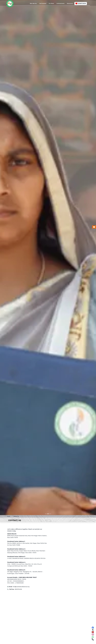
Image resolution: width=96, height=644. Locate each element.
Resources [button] (70, 3)
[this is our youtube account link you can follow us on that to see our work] (93, 632)
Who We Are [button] (33, 3)
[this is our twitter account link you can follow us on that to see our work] (93, 630)
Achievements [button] (60, 3)
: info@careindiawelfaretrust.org (19, 586)
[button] (80, 3)
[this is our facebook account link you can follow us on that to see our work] (93, 628)
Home (8, 516)
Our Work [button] (51, 3)
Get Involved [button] (42, 3)
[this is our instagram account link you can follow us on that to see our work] (93, 634)
